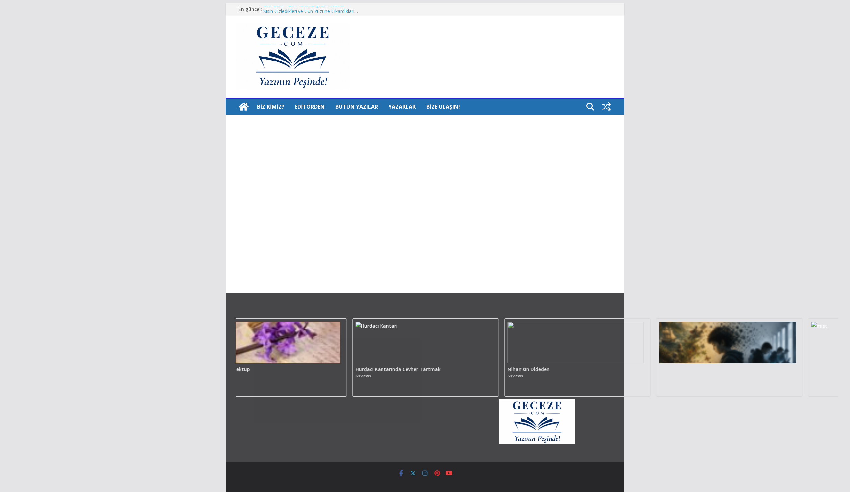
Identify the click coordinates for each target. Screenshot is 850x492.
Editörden (310, 106)
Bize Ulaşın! (443, 106)
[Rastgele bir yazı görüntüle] (606, 107)
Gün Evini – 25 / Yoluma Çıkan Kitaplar (304, 9)
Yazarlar (402, 106)
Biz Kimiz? (270, 106)
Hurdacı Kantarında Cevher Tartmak (381, 369)
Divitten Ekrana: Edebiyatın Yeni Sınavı (687, 369)
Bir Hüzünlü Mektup (210, 369)
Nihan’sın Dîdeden (512, 369)
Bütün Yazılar (356, 106)
